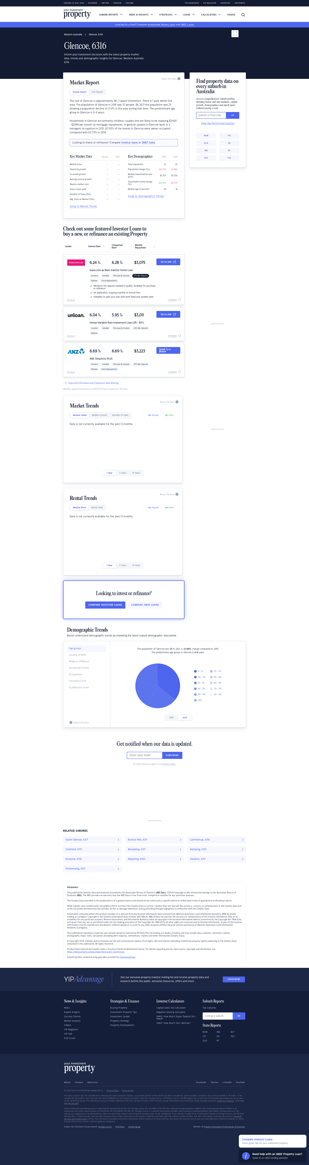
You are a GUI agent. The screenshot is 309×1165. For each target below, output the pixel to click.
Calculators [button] (209, 15)
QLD (206, 143)
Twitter (105, 3)
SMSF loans (148, 142)
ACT (206, 158)
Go (239, 1016)
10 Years (136, 473)
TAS (229, 158)
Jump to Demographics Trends (146, 196)
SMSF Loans (187, 25)
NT (229, 150)
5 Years (122, 473)
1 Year (109, 473)
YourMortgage (134, 1127)
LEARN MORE (234, 979)
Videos (231, 15)
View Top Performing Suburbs (217, 123)
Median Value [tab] (80, 415)
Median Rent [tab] (79, 508)
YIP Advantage (192, 3)
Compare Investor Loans (105, 605)
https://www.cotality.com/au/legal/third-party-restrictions (95, 952)
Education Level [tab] (77, 681)
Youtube (130, 3)
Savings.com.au (105, 1127)
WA (206, 150)
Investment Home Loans (161, 25)
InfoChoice (120, 1127)
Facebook (92, 3)
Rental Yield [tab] (97, 508)
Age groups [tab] (75, 648)
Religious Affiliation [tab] (79, 661)
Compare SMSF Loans (145, 605)
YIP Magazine (209, 3)
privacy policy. (169, 764)
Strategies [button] (166, 15)
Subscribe (172, 755)
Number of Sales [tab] (120, 415)
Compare (172, 300)
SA (229, 143)
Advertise (225, 3)
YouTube (240, 1082)
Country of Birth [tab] (77, 655)
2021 (185, 718)
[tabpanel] (124, 117)
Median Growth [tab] (99, 415)
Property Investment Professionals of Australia (224, 1127)
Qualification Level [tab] (79, 687)
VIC (229, 136)
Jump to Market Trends (83, 206)
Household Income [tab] (79, 668)
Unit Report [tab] (97, 92)
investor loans (129, 142)
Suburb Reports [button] (109, 15)
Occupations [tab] (75, 674)
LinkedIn (117, 3)
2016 (171, 718)
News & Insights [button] (139, 15)
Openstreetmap (127, 957)
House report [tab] (79, 92)
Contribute (239, 3)
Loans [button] (187, 15)
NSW (206, 136)
